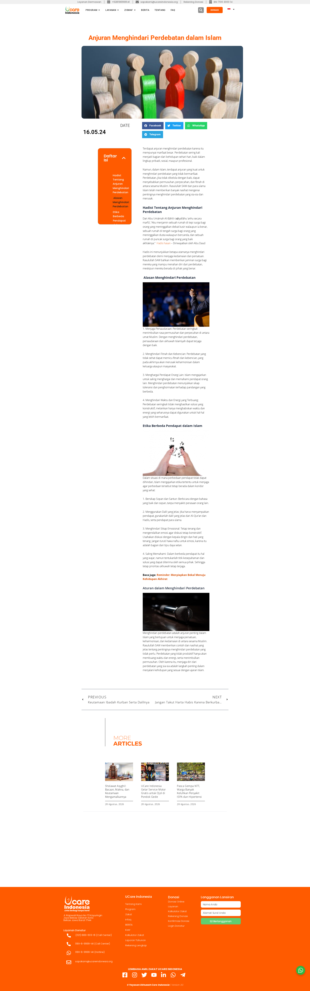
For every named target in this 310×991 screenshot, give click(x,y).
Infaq (128, 919)
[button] (201, 10)
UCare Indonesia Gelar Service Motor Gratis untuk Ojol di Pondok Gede (153, 791)
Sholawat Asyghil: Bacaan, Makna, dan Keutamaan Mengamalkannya (117, 791)
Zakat (128, 914)
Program (130, 909)
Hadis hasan (163, 243)
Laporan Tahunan (135, 940)
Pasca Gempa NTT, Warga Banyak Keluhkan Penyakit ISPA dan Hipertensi (189, 791)
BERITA (129, 924)
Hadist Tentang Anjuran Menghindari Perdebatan (121, 184)
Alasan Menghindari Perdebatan (121, 202)
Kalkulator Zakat (134, 935)
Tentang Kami (133, 904)
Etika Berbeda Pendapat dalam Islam (119, 220)
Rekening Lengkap (136, 945)
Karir (127, 930)
